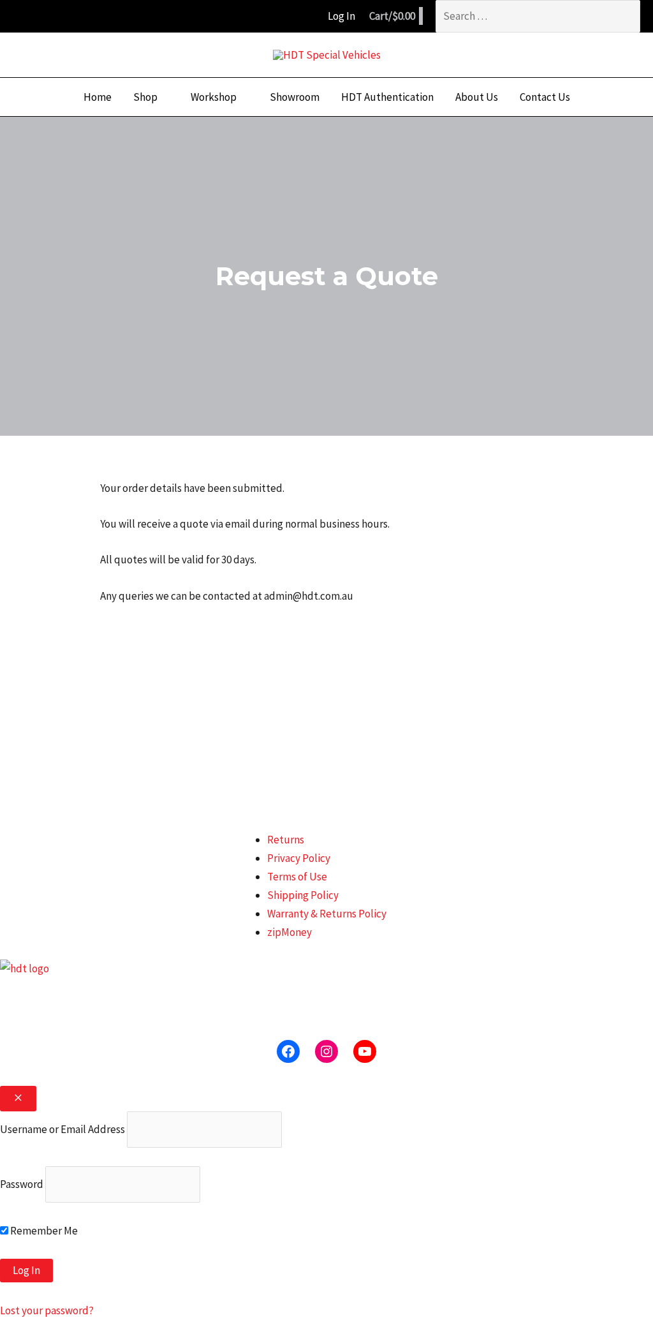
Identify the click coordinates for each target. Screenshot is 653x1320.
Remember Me (43, 1231)
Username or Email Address (62, 1129)
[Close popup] (18, 1098)
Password (21, 1184)
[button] (163, 97)
